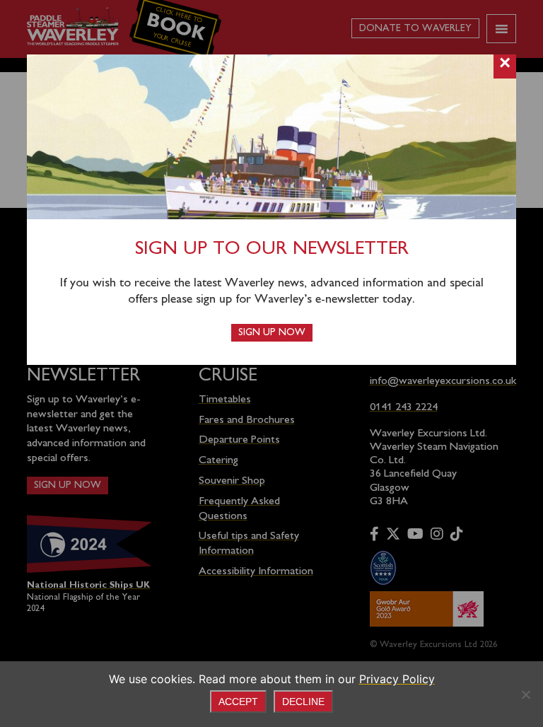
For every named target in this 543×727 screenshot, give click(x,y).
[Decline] (525, 694)
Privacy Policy (397, 679)
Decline (303, 701)
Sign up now (271, 332)
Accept (238, 701)
